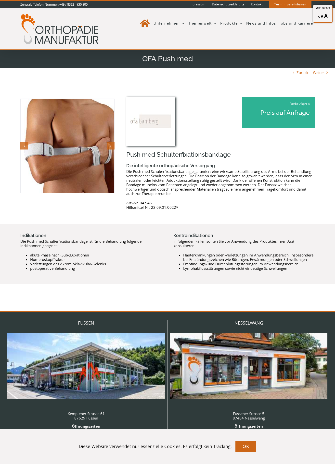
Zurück (302, 72)
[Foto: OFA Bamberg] (67, 146)
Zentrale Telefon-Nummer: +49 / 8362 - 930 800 (54, 4)
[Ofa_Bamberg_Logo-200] (150, 98)
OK (246, 446)
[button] (24, 146)
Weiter (318, 72)
